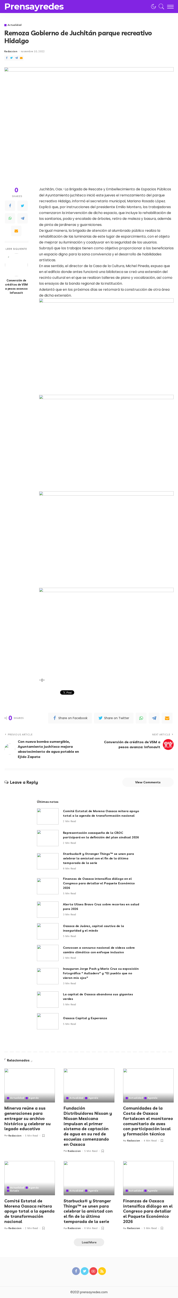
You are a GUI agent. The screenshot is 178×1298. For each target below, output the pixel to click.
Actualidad (14, 25)
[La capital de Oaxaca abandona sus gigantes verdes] (48, 999)
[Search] (160, 6)
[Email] (21, 58)
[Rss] (102, 1271)
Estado (14, 1191)
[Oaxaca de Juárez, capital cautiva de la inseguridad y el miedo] (48, 931)
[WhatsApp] (10, 218)
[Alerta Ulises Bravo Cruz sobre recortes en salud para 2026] (48, 909)
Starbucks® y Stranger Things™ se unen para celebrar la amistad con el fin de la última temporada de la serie (98, 858)
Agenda (34, 1098)
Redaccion (10, 51)
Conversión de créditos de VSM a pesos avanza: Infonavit (16, 286)
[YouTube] (93, 1271)
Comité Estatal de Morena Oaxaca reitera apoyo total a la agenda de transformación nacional (29, 1211)
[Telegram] (16, 58)
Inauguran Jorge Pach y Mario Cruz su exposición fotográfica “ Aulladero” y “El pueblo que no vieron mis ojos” (101, 973)
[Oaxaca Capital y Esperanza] (48, 1021)
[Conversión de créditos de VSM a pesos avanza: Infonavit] (16, 264)
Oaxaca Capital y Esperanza (85, 1018)
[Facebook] (6, 58)
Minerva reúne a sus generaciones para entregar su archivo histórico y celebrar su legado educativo (27, 1118)
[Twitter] (11, 58)
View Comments (148, 782)
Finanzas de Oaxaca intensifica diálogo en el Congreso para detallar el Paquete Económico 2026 (99, 883)
